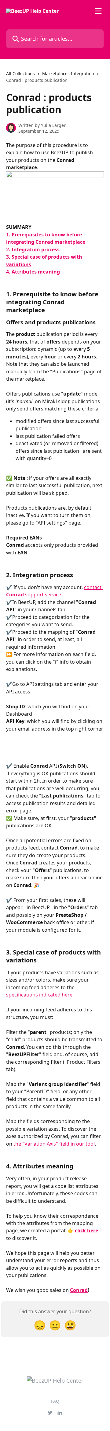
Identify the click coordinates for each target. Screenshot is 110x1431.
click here (86, 1230)
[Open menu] (98, 11)
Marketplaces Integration (68, 73)
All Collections (20, 73)
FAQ (55, 1401)
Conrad (79, 1290)
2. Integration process (33, 249)
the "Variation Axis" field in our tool (54, 1143)
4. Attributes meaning (33, 271)
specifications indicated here (39, 994)
